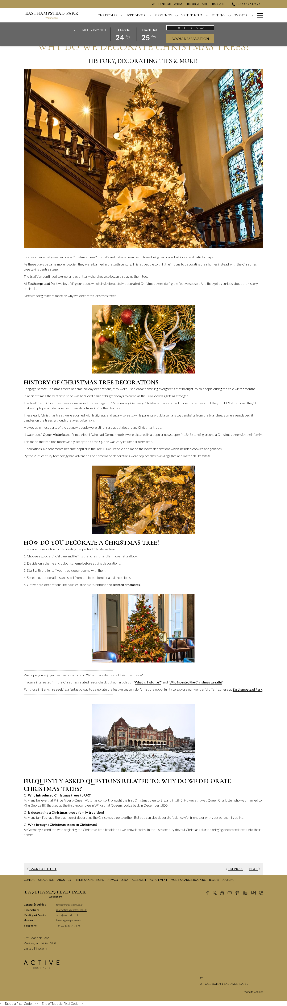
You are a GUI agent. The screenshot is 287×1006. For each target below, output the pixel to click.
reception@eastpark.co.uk (69, 904)
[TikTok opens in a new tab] (253, 892)
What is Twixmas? (148, 682)
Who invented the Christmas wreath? (196, 682)
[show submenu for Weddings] (150, 15)
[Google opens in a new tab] (261, 892)
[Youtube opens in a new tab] (230, 892)
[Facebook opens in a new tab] (207, 892)
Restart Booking (221, 879)
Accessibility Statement (149, 879)
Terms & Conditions (89, 879)
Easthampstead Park (43, 283)
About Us (64, 879)
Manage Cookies (253, 991)
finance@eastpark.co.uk (68, 920)
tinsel (206, 456)
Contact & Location (39, 879)
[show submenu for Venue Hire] (207, 15)
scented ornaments (126, 585)
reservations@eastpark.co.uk (71, 909)
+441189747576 (248, 3)
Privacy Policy (118, 879)
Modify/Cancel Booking (188, 879)
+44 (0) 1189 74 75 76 (68, 925)
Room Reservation (190, 38)
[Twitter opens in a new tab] (214, 892)
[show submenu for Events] (252, 15)
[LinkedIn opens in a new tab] (245, 892)
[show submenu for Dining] (230, 15)
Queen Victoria (54, 434)
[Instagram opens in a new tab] (222, 892)
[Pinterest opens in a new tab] (237, 892)
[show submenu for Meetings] (177, 15)
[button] (123, 33)
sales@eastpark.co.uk (67, 915)
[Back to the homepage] (52, 15)
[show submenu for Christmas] (122, 15)
